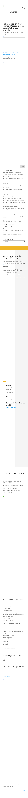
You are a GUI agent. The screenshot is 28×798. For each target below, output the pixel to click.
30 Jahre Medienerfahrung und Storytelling (12, 214)
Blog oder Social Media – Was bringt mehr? (12, 172)
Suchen (22, 166)
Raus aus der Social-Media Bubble (10, 206)
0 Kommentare (9, 34)
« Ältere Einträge (6, 676)
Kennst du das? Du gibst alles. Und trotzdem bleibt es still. (13, 667)
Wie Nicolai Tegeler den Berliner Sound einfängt (14, 200)
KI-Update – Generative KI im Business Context (13, 212)
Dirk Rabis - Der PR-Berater (11, 32)
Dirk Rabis (5, 784)
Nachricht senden (18, 457)
